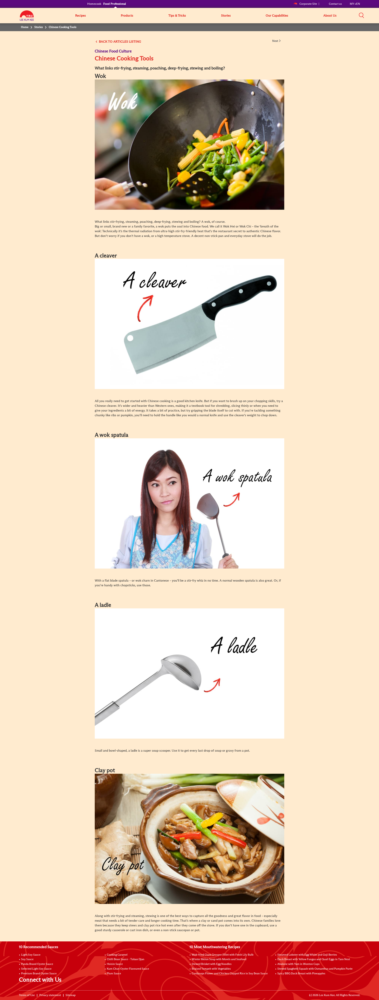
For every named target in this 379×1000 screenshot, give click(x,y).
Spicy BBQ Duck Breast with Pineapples (301, 973)
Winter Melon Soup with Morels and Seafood (219, 959)
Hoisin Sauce (115, 964)
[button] (361, 15)
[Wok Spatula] (189, 503)
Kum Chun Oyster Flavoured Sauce (128, 968)
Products (127, 15)
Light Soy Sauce (30, 954)
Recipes (80, 15)
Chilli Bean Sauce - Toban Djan (125, 959)
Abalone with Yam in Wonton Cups (298, 964)
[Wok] (189, 144)
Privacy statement (50, 995)
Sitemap (71, 995)
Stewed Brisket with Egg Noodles (212, 964)
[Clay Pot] (189, 838)
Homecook (94, 3)
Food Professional (114, 3)
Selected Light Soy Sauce (36, 968)
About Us (330, 15)
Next (275, 41)
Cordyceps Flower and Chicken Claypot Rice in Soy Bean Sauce (230, 973)
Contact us (335, 4)
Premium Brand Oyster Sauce (39, 973)
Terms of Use (27, 995)
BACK (103, 41)
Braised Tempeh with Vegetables (211, 968)
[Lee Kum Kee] (27, 17)
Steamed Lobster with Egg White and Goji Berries (307, 954)
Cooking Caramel (117, 954)
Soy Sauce (27, 959)
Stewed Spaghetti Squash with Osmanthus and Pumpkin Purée (315, 968)
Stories (226, 15)
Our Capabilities (277, 15)
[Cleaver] (189, 323)
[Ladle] (189, 673)
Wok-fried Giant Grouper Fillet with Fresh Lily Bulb (222, 954)
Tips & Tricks (177, 15)
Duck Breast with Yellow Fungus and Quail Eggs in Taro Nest (313, 959)
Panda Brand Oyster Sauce (37, 964)
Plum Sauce (114, 973)
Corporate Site (308, 4)
